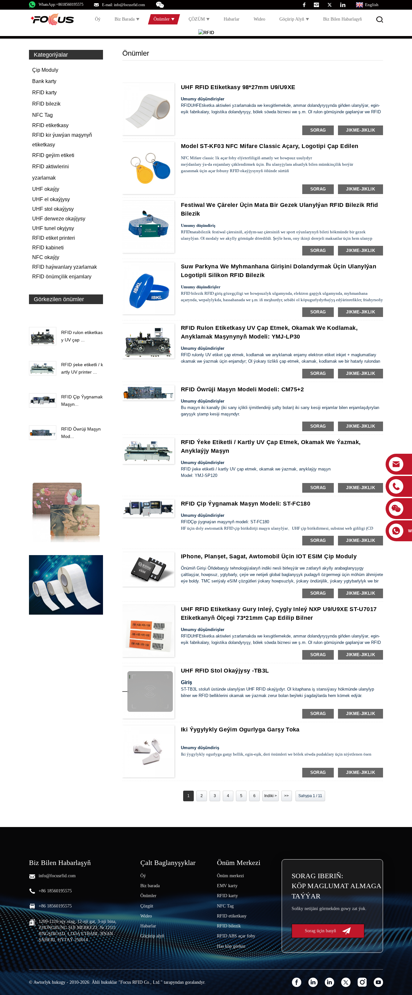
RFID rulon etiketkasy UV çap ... (82, 336)
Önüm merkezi (230, 875)
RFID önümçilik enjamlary (61, 276)
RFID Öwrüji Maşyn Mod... (81, 432)
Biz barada (125, 19)
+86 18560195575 (55, 890)
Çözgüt (146, 906)
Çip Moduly (45, 70)
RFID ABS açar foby (236, 936)
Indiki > (270, 796)
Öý (97, 19)
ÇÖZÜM (197, 19)
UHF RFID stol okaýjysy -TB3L (225, 670)
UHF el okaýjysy (51, 199)
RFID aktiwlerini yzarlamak (50, 172)
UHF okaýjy (45, 189)
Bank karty (44, 81)
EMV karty (227, 885)
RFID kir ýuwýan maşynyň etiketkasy (62, 139)
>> (286, 796)
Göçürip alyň (291, 19)
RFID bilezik (46, 104)
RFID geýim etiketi (53, 155)
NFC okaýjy (45, 257)
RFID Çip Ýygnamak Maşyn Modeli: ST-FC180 (245, 503)
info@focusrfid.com (57, 875)
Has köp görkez (231, 946)
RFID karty (44, 92)
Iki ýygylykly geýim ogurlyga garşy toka (240, 729)
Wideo (259, 19)
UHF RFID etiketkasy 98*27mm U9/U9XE (238, 87)
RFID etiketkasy (50, 125)
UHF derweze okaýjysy (58, 218)
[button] (66, 314)
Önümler (162, 19)
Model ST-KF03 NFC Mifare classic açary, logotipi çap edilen (269, 146)
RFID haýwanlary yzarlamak (64, 267)
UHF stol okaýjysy (53, 209)
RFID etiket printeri (53, 238)
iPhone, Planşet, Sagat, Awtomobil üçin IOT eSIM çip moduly (269, 556)
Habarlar (231, 19)
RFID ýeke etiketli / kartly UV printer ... (82, 368)
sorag (318, 130)
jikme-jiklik (360, 130)
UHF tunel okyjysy (53, 228)
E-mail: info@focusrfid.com (123, 5)
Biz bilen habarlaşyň (342, 19)
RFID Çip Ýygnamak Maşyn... (82, 400)
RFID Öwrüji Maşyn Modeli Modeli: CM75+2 (242, 389)
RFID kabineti (48, 247)
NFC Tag (42, 115)
